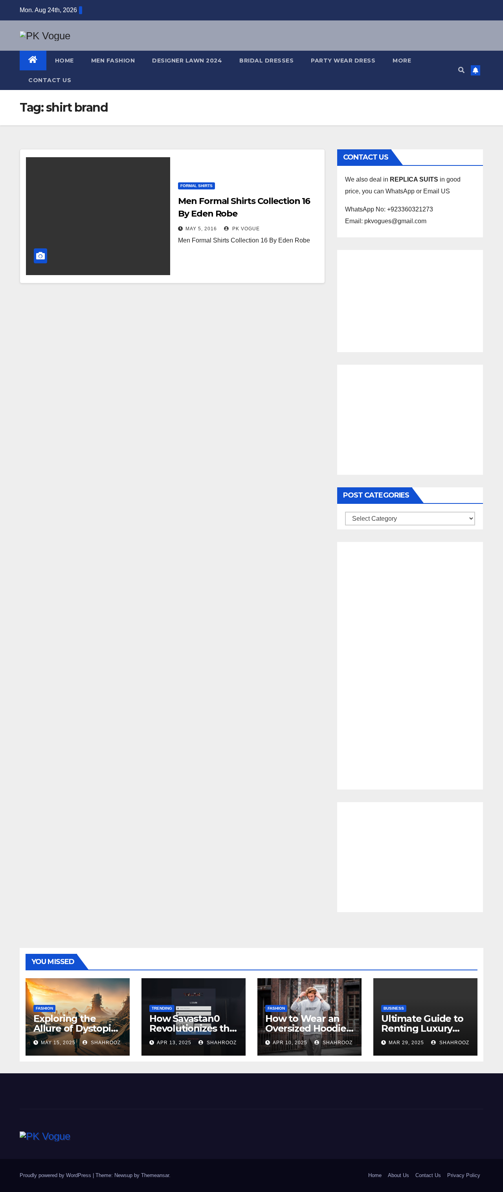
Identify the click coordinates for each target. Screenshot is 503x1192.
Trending (162, 1008)
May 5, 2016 (201, 228)
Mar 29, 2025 (406, 1042)
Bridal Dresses (266, 60)
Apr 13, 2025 (174, 1042)
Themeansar (155, 1175)
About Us (398, 1175)
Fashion (44, 1008)
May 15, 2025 (58, 1042)
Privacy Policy (463, 1175)
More (402, 60)
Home (64, 60)
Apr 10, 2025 (290, 1042)
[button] (461, 70)
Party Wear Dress (343, 60)
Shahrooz (105, 1042)
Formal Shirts (196, 186)
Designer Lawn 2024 (187, 60)
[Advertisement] (410, 299)
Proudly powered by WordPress (56, 1175)
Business (394, 1008)
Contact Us (49, 80)
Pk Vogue (245, 228)
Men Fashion (113, 60)
